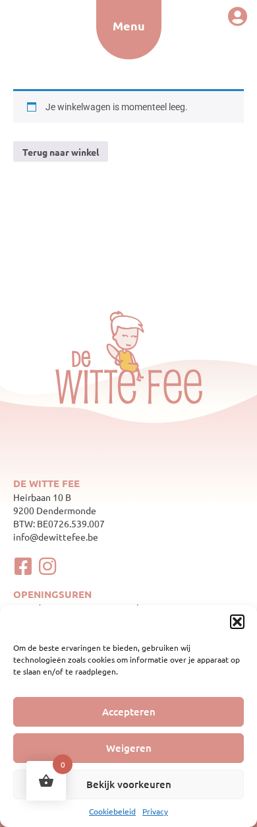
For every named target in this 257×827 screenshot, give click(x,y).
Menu (129, 25)
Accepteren (129, 711)
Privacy (155, 811)
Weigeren (129, 747)
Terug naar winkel (60, 152)
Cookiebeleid (112, 811)
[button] (237, 621)
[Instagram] (47, 566)
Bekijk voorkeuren (128, 784)
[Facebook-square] (23, 566)
